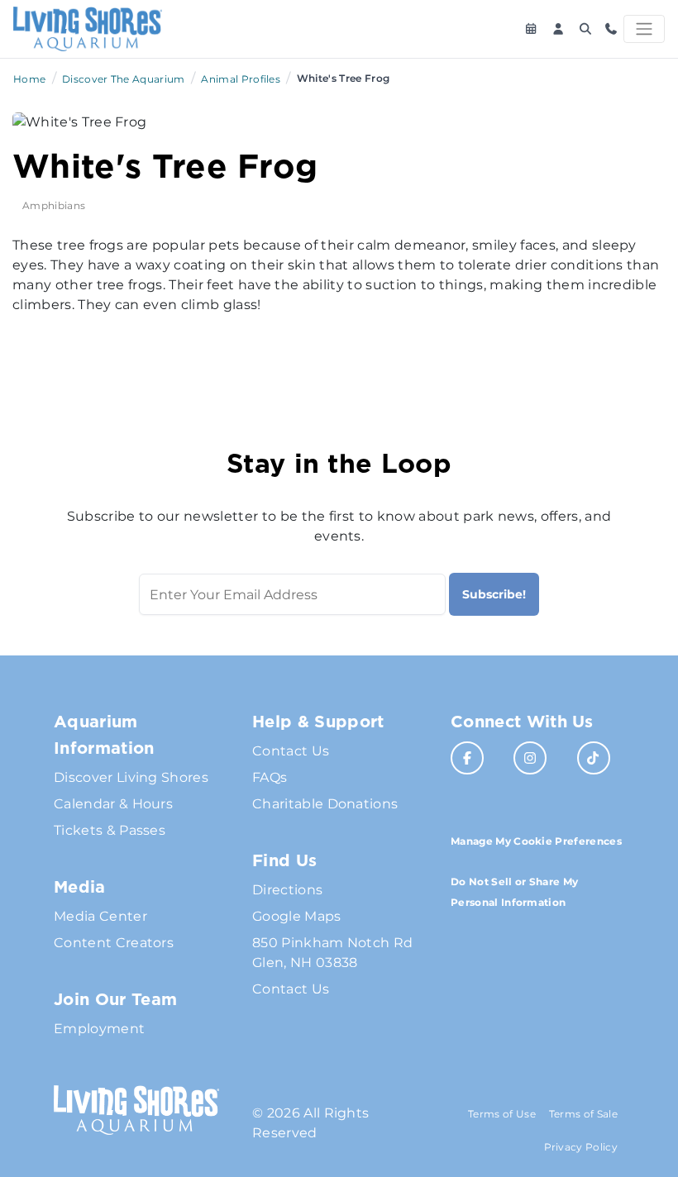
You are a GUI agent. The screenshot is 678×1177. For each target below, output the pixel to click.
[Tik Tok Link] (593, 757)
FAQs (269, 777)
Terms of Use (502, 1114)
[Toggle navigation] (644, 29)
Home (29, 79)
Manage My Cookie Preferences (536, 841)
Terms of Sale (583, 1114)
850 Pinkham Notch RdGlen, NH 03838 (332, 952)
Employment (99, 1028)
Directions (287, 890)
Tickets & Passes (109, 830)
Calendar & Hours (113, 804)
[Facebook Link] (467, 757)
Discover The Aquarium (123, 79)
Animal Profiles (240, 79)
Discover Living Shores (131, 777)
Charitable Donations (325, 804)
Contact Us (290, 751)
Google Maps (296, 916)
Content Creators (114, 943)
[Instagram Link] (530, 757)
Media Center (100, 916)
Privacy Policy (581, 1147)
